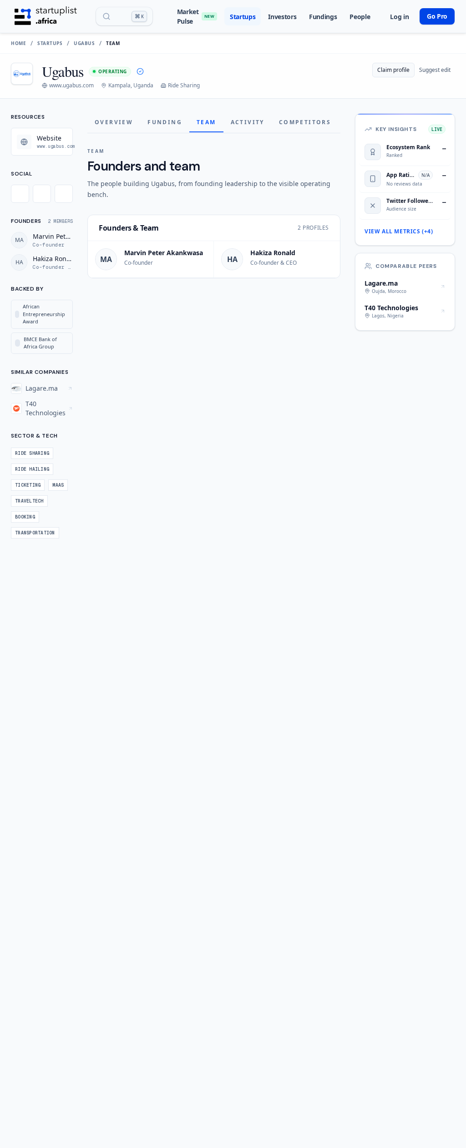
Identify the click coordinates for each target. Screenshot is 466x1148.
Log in (399, 16)
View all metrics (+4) (399, 231)
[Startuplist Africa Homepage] (46, 16)
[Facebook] (42, 194)
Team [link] (113, 43)
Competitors (305, 122)
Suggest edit (435, 70)
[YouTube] (64, 194)
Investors (282, 16)
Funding (164, 122)
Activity (247, 122)
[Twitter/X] (20, 194)
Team (206, 122)
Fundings (323, 16)
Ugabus (84, 43)
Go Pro (437, 16)
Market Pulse (195, 16)
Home (18, 43)
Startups (242, 16)
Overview (114, 122)
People (360, 16)
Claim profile (393, 70)
